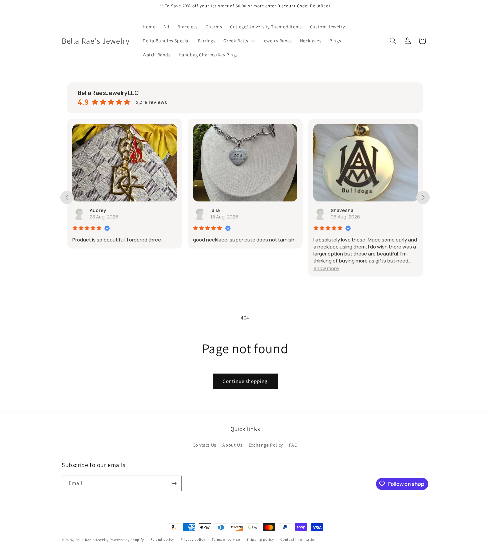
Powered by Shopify (127, 539)
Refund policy (162, 539)
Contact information (298, 539)
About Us (232, 445)
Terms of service (226, 539)
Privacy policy (193, 539)
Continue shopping (245, 381)
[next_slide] (423, 197)
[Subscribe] (174, 483)
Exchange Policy (266, 445)
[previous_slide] (67, 197)
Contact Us (204, 445)
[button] (238, 41)
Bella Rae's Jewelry (92, 539)
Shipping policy (260, 539)
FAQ (293, 445)
